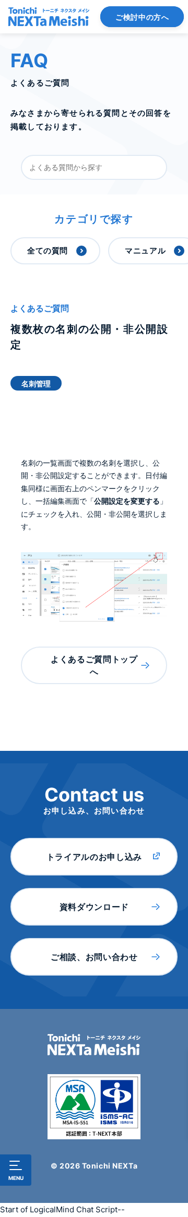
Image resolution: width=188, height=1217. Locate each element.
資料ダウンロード (94, 907)
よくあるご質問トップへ (94, 665)
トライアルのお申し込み (94, 856)
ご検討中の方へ (142, 17)
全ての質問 (47, 250)
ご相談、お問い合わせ (94, 957)
